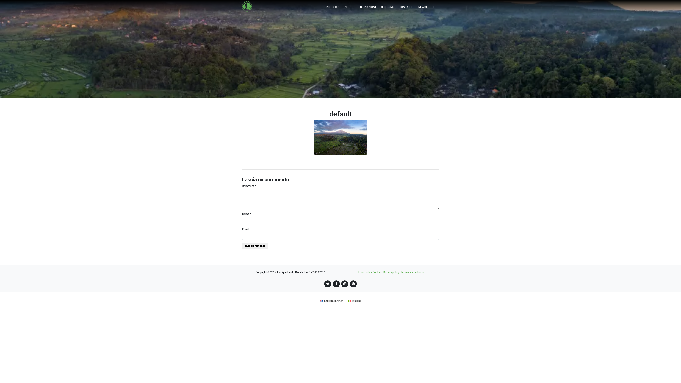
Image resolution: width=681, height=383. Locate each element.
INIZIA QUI (333, 7)
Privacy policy (391, 272)
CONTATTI (406, 7)
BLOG (348, 7)
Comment (249, 186)
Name (246, 214)
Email (246, 229)
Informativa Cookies (370, 272)
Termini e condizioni (412, 272)
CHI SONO (387, 7)
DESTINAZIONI (366, 7)
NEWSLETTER (427, 7)
